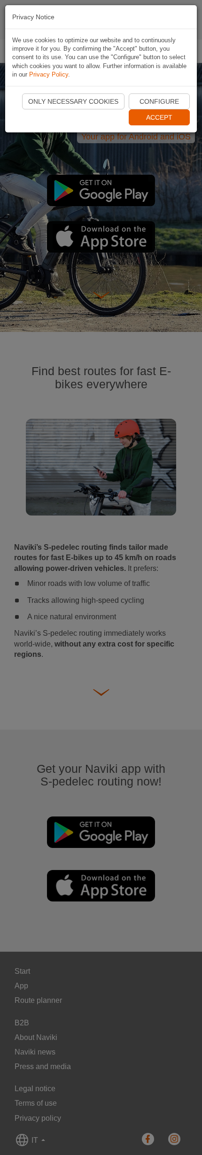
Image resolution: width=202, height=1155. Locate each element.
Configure (159, 101)
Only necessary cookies (73, 101)
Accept (159, 117)
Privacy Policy (48, 74)
